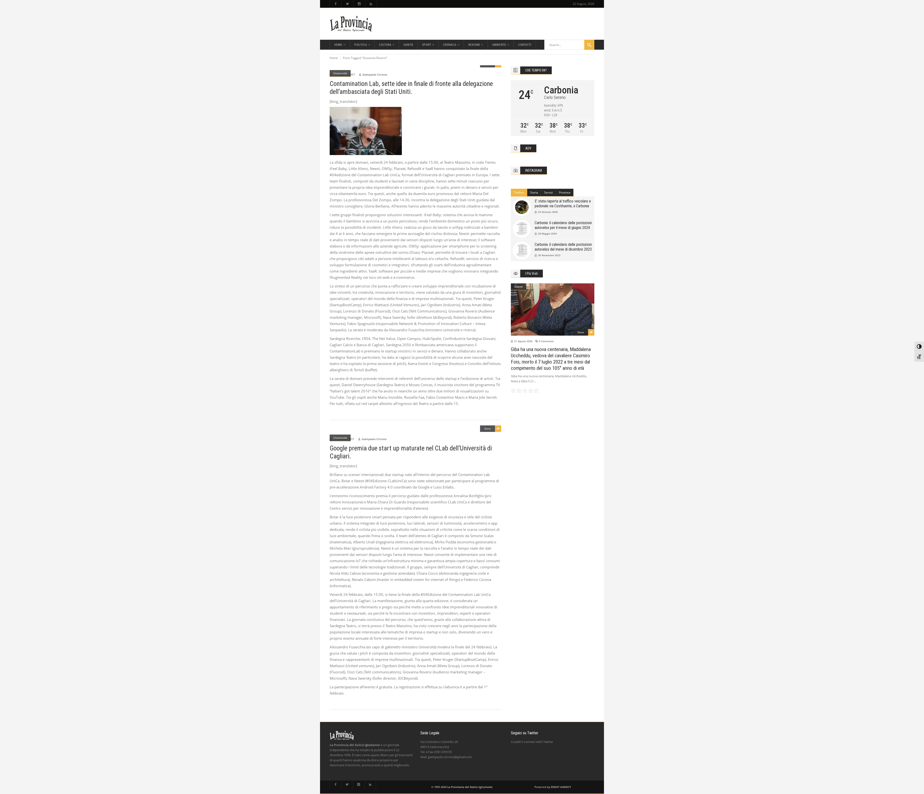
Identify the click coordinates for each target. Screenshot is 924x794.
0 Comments (546, 341)
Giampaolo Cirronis (374, 74)
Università (340, 73)
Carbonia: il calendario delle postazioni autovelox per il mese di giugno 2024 (563, 225)
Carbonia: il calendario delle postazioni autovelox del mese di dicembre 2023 (563, 247)
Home (334, 58)
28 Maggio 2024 (547, 233)
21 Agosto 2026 (523, 341)
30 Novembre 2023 (549, 255)
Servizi (548, 192)
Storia (534, 192)
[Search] (589, 45)
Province (565, 192)
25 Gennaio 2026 (548, 212)
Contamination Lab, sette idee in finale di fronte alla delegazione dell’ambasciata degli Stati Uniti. (411, 88)
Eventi (518, 287)
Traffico (519, 192)
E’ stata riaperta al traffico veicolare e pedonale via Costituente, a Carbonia (563, 203)
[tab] (519, 192)
